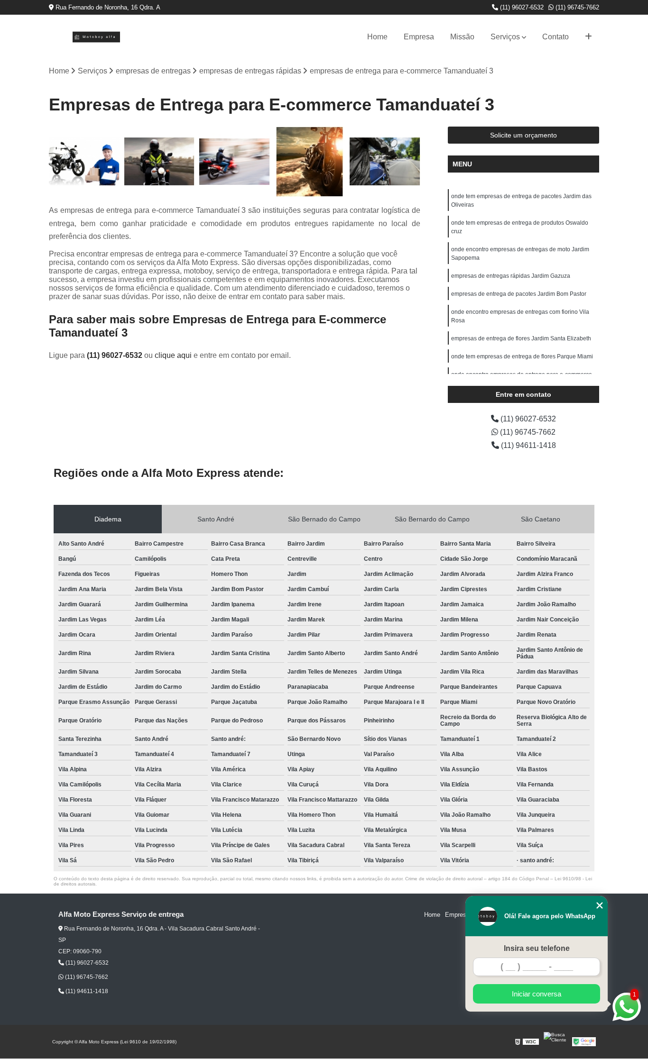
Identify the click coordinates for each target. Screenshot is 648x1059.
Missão (462, 37)
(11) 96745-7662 (576, 7)
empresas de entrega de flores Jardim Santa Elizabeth (521, 338)
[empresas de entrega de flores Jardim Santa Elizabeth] (310, 162)
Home (377, 37)
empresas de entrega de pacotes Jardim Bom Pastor (518, 294)
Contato (555, 37)
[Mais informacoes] (588, 36)
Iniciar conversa (536, 994)
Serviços (505, 37)
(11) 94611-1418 (527, 445)
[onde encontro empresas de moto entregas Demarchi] (159, 162)
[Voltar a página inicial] (96, 37)
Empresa (419, 37)
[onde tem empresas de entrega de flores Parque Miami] (385, 162)
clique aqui (173, 355)
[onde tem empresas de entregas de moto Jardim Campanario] (84, 162)
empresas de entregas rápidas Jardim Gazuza (510, 276)
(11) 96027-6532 (521, 7)
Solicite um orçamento (523, 135)
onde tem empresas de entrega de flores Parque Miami (522, 356)
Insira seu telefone (537, 948)
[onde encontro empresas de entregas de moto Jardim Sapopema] (234, 162)
